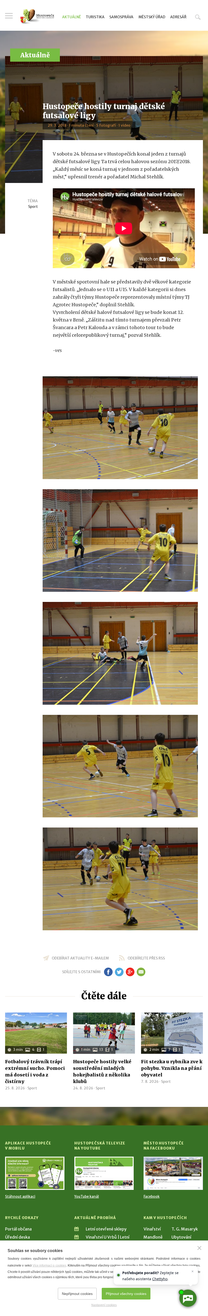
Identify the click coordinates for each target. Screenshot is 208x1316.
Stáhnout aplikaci (20, 1196)
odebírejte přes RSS (146, 958)
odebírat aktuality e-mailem (80, 958)
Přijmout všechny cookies (126, 1294)
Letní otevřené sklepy (106, 1228)
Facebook (152, 1196)
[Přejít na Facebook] (173, 1173)
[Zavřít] (199, 1248)
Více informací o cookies (49, 1265)
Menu (9, 16)
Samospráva (121, 17)
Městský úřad (151, 17)
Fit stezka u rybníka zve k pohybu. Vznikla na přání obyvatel (171, 1068)
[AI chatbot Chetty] (187, 1298)
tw (119, 972)
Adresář (178, 17)
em (141, 972)
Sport (33, 206)
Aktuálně (71, 17)
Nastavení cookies (104, 1305)
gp (130, 972)
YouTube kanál (86, 1196)
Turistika (95, 17)
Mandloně (153, 1237)
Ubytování (181, 1237)
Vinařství (152, 1228)
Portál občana (18, 1228)
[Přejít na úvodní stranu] (37, 16)
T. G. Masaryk (184, 1228)
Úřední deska (17, 1237)
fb (108, 972)
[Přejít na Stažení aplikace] (34, 1173)
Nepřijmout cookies (77, 1294)
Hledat (198, 17)
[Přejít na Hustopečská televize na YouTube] (104, 1173)
